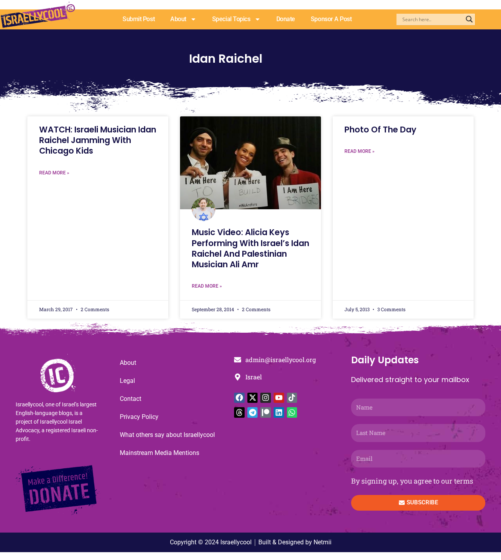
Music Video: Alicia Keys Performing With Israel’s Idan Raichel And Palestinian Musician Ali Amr (250, 248)
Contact (130, 398)
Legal (127, 380)
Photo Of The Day (380, 129)
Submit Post (139, 19)
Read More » (54, 173)
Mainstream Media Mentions (159, 453)
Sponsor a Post (331, 19)
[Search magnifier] (469, 19)
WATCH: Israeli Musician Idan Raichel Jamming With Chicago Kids (97, 140)
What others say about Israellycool (167, 435)
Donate (285, 19)
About (178, 19)
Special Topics (231, 19)
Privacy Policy (139, 416)
